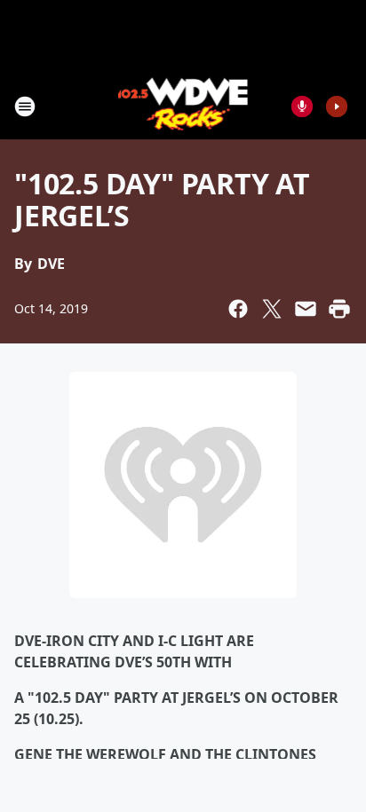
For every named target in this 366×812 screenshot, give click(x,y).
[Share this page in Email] (305, 308)
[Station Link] (183, 106)
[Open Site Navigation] (25, 106)
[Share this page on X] (271, 308)
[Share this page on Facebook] (238, 308)
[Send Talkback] (302, 106)
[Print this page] (339, 308)
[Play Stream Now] (336, 106)
